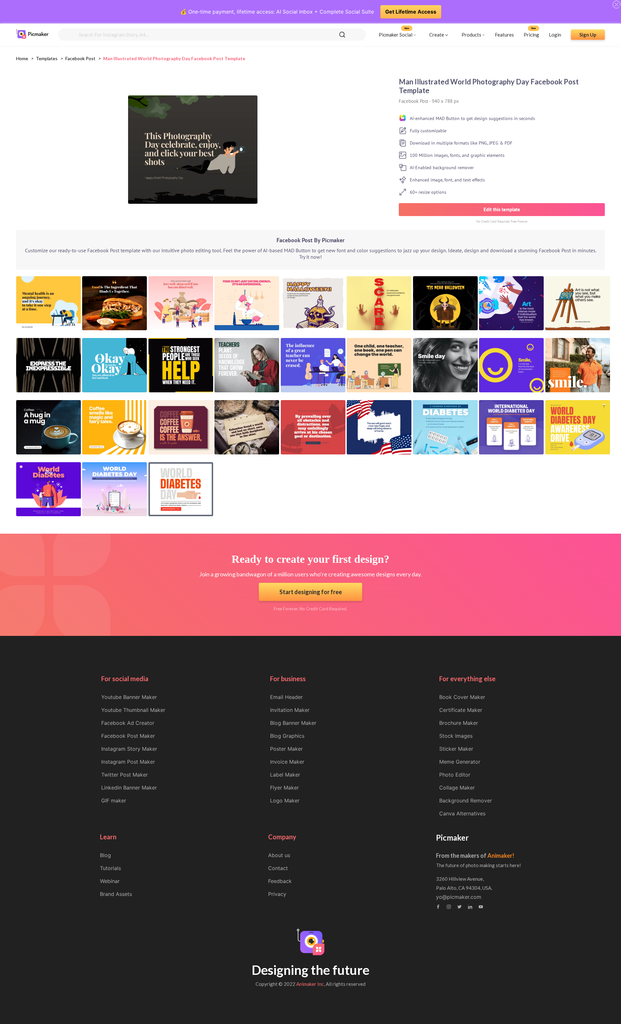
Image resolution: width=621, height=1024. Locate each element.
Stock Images (456, 736)
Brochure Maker (458, 723)
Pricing (531, 35)
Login (555, 35)
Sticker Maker (456, 749)
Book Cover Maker (462, 697)
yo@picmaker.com (458, 897)
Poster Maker (286, 749)
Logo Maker (285, 800)
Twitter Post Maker (124, 774)
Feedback (280, 881)
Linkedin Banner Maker (129, 787)
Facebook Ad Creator (127, 723)
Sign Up (587, 35)
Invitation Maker (290, 710)
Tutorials (110, 868)
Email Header (286, 697)
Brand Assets (116, 894)
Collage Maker (457, 787)
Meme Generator (459, 761)
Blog (105, 855)
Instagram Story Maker (129, 749)
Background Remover (465, 800)
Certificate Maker (460, 710)
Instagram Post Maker (128, 761)
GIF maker (113, 800)
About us (279, 855)
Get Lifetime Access (410, 11)
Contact (278, 868)
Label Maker (285, 774)
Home (22, 58)
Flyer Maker (284, 787)
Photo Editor (454, 774)
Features (504, 35)
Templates (47, 58)
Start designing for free (310, 591)
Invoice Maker (287, 761)
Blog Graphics (287, 736)
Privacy (277, 894)
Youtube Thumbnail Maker (133, 710)
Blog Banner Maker (293, 723)
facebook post (80, 58)
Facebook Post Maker (128, 736)
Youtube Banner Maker (129, 697)
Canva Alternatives (462, 813)
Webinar (110, 881)
